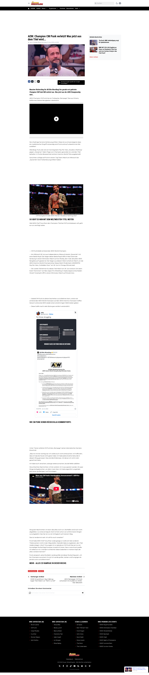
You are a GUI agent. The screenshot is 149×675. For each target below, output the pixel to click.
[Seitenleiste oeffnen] (29, 3)
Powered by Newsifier (74, 669)
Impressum (69, 659)
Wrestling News (33, 571)
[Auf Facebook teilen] (29, 81)
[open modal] (120, 3)
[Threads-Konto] (86, 666)
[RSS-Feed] (78, 666)
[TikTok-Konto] (71, 666)
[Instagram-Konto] (67, 666)
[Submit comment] (82, 593)
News (43, 8)
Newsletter (70, 8)
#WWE (33, 8)
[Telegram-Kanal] (89, 666)
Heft (76, 8)
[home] (28, 8)
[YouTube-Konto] (74, 666)
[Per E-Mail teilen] (35, 81)
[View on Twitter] (75, 313)
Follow (51, 314)
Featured (41, 571)
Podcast (62, 8)
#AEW (38, 8)
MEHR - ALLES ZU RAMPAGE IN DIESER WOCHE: (48, 563)
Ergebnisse (52, 8)
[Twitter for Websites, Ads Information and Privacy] (75, 409)
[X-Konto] (60, 666)
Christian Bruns (37, 42)
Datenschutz (79, 659)
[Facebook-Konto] (63, 666)
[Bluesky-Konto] (82, 666)
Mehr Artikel (94, 57)
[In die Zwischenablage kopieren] (38, 81)
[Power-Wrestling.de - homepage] (37, 3)
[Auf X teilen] (32, 81)
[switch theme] (117, 3)
